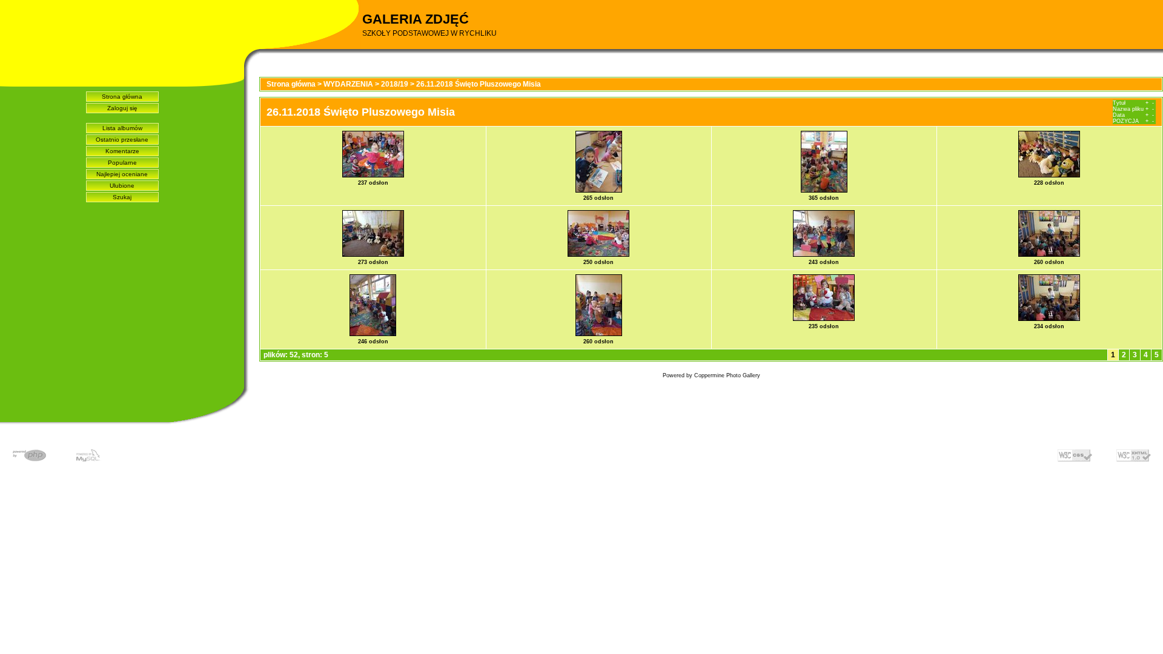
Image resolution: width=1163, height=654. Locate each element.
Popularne (122, 162)
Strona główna (122, 96)
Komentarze (122, 151)
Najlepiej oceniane (122, 174)
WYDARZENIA (348, 84)
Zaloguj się (122, 108)
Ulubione (122, 185)
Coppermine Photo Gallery (727, 375)
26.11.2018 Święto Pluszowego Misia (478, 84)
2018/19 (394, 84)
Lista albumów (122, 128)
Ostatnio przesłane (122, 139)
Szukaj (122, 197)
